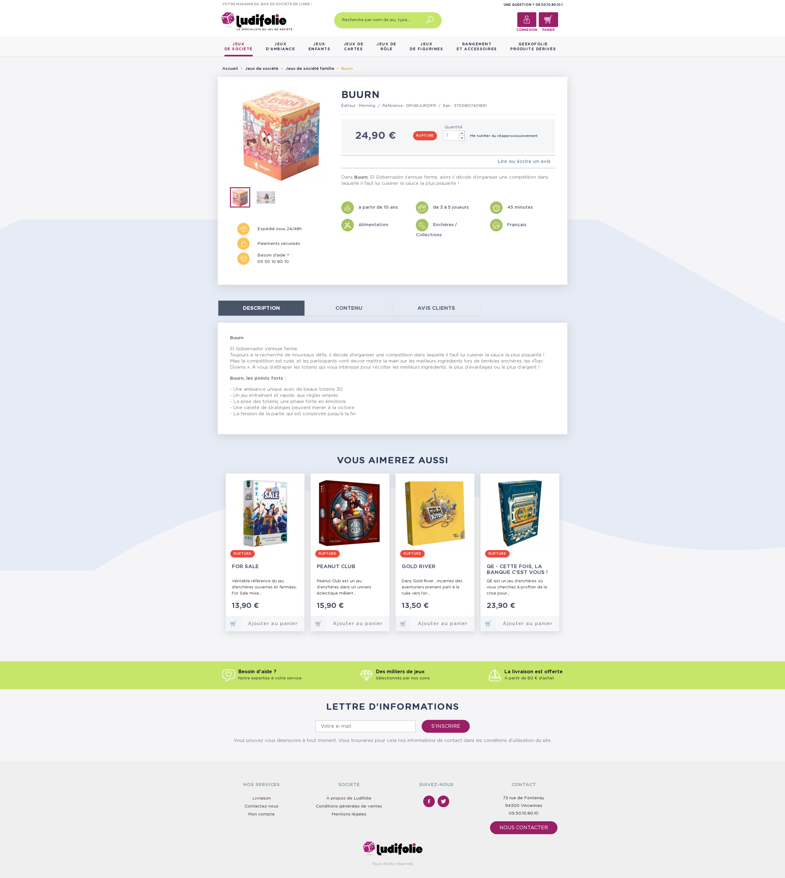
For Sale (245, 566)
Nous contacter (524, 827)
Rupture (425, 135)
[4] (357, 161)
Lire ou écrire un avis (524, 161)
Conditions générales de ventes (349, 806)
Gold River (418, 566)
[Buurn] (243, 198)
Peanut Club (336, 566)
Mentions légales (348, 814)
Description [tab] (261, 308)
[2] (348, 161)
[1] (343, 161)
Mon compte (261, 814)
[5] (362, 161)
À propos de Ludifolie (348, 798)
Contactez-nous (261, 806)
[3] (352, 161)
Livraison (261, 798)
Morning (367, 106)
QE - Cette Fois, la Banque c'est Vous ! (517, 569)
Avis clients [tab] (436, 308)
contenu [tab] (348, 308)
